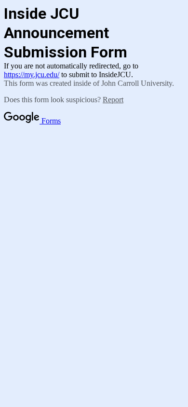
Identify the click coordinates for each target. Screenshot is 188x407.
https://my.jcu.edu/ (31, 74)
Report (113, 99)
